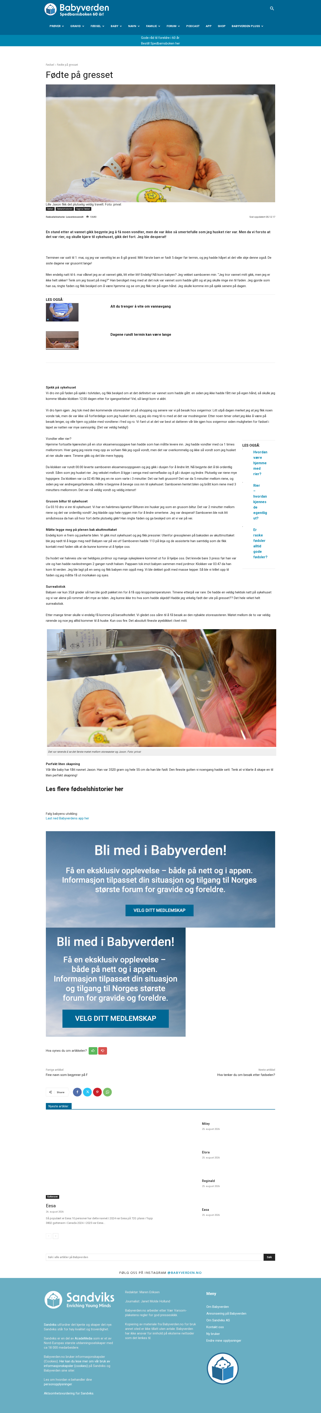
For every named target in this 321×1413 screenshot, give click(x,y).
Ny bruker (213, 1334)
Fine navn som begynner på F (67, 1075)
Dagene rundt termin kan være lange (140, 334)
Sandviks (50, 1325)
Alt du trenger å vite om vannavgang (140, 306)
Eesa (51, 1205)
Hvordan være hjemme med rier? (260, 463)
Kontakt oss (215, 1327)
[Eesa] (100, 1159)
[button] (272, 9)
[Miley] (182, 1131)
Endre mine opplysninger (223, 1341)
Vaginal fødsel (83, 208)
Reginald (208, 1181)
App (209, 26)
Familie (151, 26)
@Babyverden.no (184, 1272)
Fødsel (96, 26)
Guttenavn (52, 1196)
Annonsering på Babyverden (226, 1313)
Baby (114, 26)
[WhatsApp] (107, 1092)
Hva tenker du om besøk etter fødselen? (246, 1075)
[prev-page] (48, 1236)
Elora (206, 1152)
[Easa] (182, 1217)
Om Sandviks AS (218, 1320)
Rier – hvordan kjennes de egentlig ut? (260, 501)
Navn (132, 26)
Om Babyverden (217, 1307)
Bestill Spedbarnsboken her (160, 43)
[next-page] (55, 1236)
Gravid (75, 26)
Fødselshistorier (64, 208)
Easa (205, 1209)
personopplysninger (58, 1384)
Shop (222, 26)
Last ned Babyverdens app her (67, 818)
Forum (171, 26)
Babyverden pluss (246, 26)
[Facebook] (77, 1092)
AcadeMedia (84, 1338)
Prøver (55, 26)
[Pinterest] (97, 1092)
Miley (206, 1123)
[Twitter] (87, 1092)
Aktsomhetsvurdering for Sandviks (68, 1393)
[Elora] (182, 1160)
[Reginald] (182, 1188)
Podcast (193, 26)
